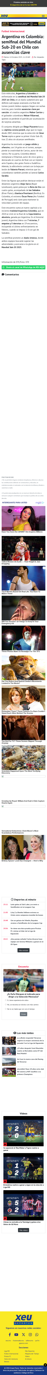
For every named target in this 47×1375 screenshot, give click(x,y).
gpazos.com (23, 1343)
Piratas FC (7, 1356)
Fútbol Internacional (11, 1354)
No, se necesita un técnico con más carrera (22, 1004)
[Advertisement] (23, 378)
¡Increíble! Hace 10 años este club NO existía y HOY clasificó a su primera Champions (30, 1071)
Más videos (23, 1230)
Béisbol (6, 1362)
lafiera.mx (29, 1340)
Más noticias (23, 950)
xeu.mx (8, 1340)
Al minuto (28, 1359)
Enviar (23, 1014)
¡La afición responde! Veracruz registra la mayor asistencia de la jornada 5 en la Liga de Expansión (30, 1040)
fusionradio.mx (18, 1340)
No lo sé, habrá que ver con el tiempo (21, 1009)
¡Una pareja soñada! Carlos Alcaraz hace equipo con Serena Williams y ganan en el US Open (27, 941)
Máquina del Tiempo (32, 1354)
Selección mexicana (11, 1359)
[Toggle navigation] (43, 16)
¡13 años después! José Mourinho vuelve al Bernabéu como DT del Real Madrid (30, 1051)
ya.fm (37, 1340)
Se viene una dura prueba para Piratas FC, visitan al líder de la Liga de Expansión (26, 931)
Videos (27, 1356)
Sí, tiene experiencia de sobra (17, 1000)
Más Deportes (30, 1351)
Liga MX (7, 1351)
